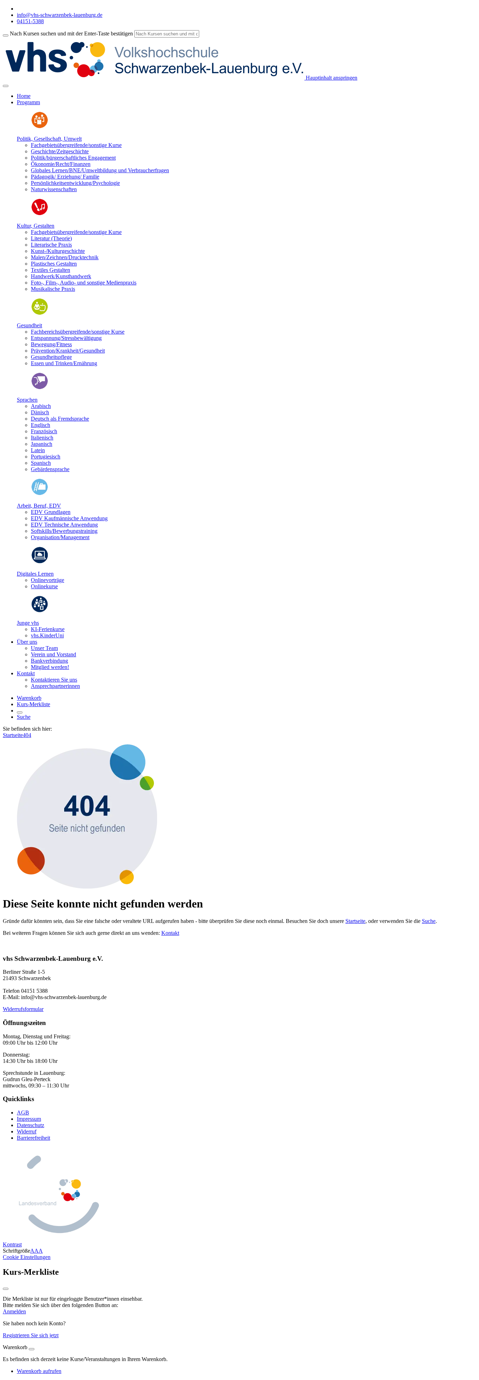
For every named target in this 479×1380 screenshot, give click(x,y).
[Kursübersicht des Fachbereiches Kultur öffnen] (39, 214)
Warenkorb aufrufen (39, 1371)
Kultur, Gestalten (35, 226)
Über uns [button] (27, 642)
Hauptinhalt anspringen (330, 78)
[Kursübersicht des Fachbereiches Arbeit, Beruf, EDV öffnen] (39, 494)
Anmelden (14, 1311)
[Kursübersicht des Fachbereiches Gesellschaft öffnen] (39, 127)
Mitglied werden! (50, 667)
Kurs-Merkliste (33, 704)
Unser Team (44, 648)
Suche (24, 717)
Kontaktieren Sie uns (54, 680)
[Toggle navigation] (5, 86)
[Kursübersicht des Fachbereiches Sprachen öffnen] (39, 388)
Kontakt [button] (26, 673)
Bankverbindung (49, 661)
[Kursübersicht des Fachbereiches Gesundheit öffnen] (39, 313)
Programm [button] (28, 102)
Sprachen (27, 400)
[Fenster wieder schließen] (5, 1289)
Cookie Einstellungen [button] (26, 1257)
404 (27, 735)
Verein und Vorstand (53, 654)
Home (24, 96)
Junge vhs (28, 623)
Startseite (13, 735)
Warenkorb (29, 698)
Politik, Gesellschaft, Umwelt (49, 139)
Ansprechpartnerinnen (55, 686)
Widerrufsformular (23, 1009)
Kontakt (170, 933)
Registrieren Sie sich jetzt (31, 1335)
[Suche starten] (5, 35)
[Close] (31, 1349)
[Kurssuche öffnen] (19, 712)
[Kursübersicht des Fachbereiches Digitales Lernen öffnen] (39, 562)
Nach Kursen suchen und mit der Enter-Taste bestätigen (71, 33)
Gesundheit (29, 325)
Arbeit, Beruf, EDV (39, 506)
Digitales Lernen (35, 574)
